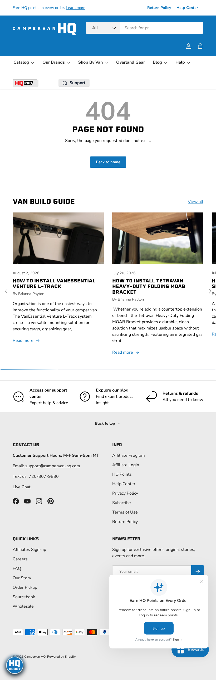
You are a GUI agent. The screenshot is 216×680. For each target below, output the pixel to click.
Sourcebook (24, 597)
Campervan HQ (35, 656)
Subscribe (121, 503)
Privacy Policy (125, 493)
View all (195, 202)
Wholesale (23, 606)
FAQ (17, 568)
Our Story (22, 578)
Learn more (75, 7)
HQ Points (122, 474)
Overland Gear (130, 62)
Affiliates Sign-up (29, 549)
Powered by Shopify (61, 656)
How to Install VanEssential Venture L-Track (54, 283)
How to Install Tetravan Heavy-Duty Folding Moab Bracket (148, 286)
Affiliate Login (125, 465)
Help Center (187, 7)
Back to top (105, 423)
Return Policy (159, 7)
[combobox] (144, 28)
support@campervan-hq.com (52, 466)
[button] (200, 46)
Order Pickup (25, 587)
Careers (20, 559)
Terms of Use (125, 512)
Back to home (108, 162)
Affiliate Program (128, 455)
